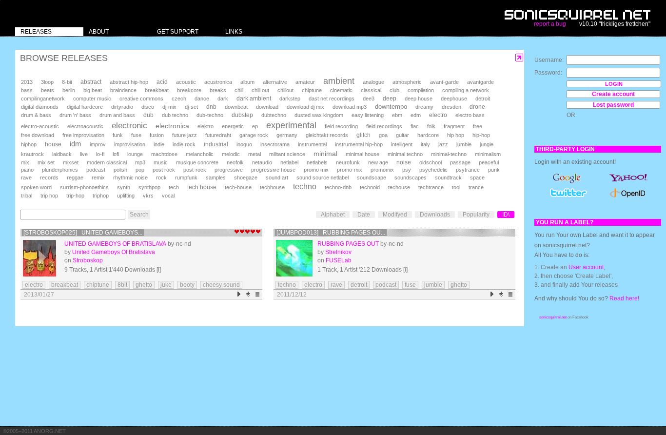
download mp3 (350, 107)
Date (363, 214)
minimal (325, 154)
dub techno (175, 115)
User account (586, 267)
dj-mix (169, 107)
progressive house (273, 170)
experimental (291, 125)
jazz (443, 144)
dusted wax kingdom (318, 115)
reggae (75, 177)
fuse (136, 135)
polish (120, 170)
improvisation (129, 144)
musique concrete (197, 162)
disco (147, 107)
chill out (260, 90)
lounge (135, 154)
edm (416, 115)
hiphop (29, 144)
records (49, 177)
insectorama (275, 144)
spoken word (36, 187)
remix (98, 177)
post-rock (194, 170)
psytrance (468, 170)
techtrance (431, 187)
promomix (382, 170)
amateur (305, 82)
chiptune (312, 90)
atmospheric (407, 82)
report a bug (550, 23)
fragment (454, 126)
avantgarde (480, 82)
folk (431, 126)
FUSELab (339, 260)
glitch (363, 135)
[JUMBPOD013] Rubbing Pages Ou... (330, 232)
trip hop (49, 195)
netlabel (289, 162)
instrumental (312, 144)
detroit (482, 98)
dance (202, 98)
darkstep (289, 98)
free (477, 126)
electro (438, 115)
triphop (101, 195)
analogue (373, 82)
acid (162, 82)
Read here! (624, 298)
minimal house (362, 154)
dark (222, 98)
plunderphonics (60, 170)
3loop (47, 82)
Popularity (476, 214)
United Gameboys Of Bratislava (115, 243)
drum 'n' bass (75, 115)
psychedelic (433, 170)
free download (37, 135)
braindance (123, 90)
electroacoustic (85, 126)
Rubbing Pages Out (348, 243)
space (477, 177)
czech (179, 98)
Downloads (435, 214)
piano (27, 170)
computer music (92, 98)
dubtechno (273, 115)
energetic (233, 126)
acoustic (186, 82)
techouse (399, 187)
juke (166, 284)
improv (98, 144)
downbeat (236, 107)
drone (477, 106)
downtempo (391, 106)
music (161, 162)
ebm (397, 115)
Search (139, 214)
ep (255, 126)
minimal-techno (449, 154)
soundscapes (410, 177)
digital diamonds (40, 107)
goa (383, 135)
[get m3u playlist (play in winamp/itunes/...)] (257, 294)
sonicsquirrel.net (553, 317)
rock (161, 177)
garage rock (253, 135)
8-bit (67, 82)
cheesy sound (221, 284)
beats (47, 90)
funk (118, 135)
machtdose (164, 154)
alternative (275, 82)
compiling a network (465, 90)
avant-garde (444, 82)
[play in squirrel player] (41, 258)
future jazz (184, 135)
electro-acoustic (40, 126)
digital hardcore (85, 107)
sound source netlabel (322, 177)
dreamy (424, 107)
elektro (205, 126)
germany (286, 135)
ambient (338, 81)
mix (25, 162)
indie (159, 144)
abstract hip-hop (129, 82)
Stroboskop (88, 260)
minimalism (488, 154)
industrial (216, 144)
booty (187, 284)
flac (415, 126)
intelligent (401, 144)
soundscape (371, 177)
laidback (62, 154)
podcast (95, 170)
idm (75, 144)
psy (406, 170)
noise (403, 162)
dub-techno (209, 115)
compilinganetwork (43, 98)
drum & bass (36, 115)
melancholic (200, 154)
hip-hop (481, 135)
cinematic (341, 90)
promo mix (316, 170)
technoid (370, 187)
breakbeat (157, 90)
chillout (285, 90)
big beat (92, 90)
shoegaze (245, 177)
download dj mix (305, 107)
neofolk (235, 162)
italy (425, 144)
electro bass (470, 115)
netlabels (317, 162)
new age (378, 162)
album (247, 82)
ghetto (144, 284)
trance (476, 187)
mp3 (140, 162)
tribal (26, 195)
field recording (341, 126)
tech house (201, 187)
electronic (129, 125)
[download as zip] (248, 294)
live (84, 154)
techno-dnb (338, 187)
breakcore (189, 90)
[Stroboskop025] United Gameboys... (82, 232)
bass (27, 90)
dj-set (191, 107)
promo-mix (349, 170)
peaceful (489, 162)
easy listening (368, 115)
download (267, 107)
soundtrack (448, 177)
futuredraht (218, 135)
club (394, 90)
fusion (157, 135)
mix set (46, 162)
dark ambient (253, 98)
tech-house (238, 187)
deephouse (454, 98)
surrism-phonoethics (84, 187)
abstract (90, 82)
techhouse (272, 187)
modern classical (107, 162)
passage (460, 162)
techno (304, 186)
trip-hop (75, 195)
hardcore (428, 135)
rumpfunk (186, 177)
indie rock (184, 144)
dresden (451, 107)
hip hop (455, 135)
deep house (418, 98)
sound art (277, 177)
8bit (122, 284)
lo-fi (100, 154)
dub (148, 115)
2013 (27, 82)
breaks (218, 90)
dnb (211, 106)
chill (239, 90)
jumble (463, 144)
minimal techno (405, 154)
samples (216, 177)
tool (456, 187)
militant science (287, 154)
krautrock (32, 154)
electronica (172, 126)
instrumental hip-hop (359, 144)
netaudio (262, 162)
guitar (402, 135)
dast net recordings (331, 98)
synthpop (149, 187)
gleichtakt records (327, 135)
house (53, 144)
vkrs (148, 195)
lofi (116, 154)
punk (494, 170)
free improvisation (83, 135)
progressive (229, 170)
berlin (68, 90)
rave (26, 177)
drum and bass (117, 115)
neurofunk (348, 162)
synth (123, 187)
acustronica (218, 82)
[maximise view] (519, 57)
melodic (231, 154)
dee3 (368, 98)
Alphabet (333, 214)
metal (254, 154)
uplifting (126, 195)
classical (371, 90)
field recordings (384, 126)
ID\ (505, 214)
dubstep (242, 115)
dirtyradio (122, 107)
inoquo (244, 144)
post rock (164, 170)
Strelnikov (338, 252)
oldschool (430, 162)
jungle (486, 144)
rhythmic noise (130, 177)
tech (174, 187)
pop (140, 170)
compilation (421, 90)
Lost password (613, 104)
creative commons (141, 98)
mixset (70, 162)
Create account (613, 94)
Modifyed (395, 214)
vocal (168, 195)
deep (389, 98)
